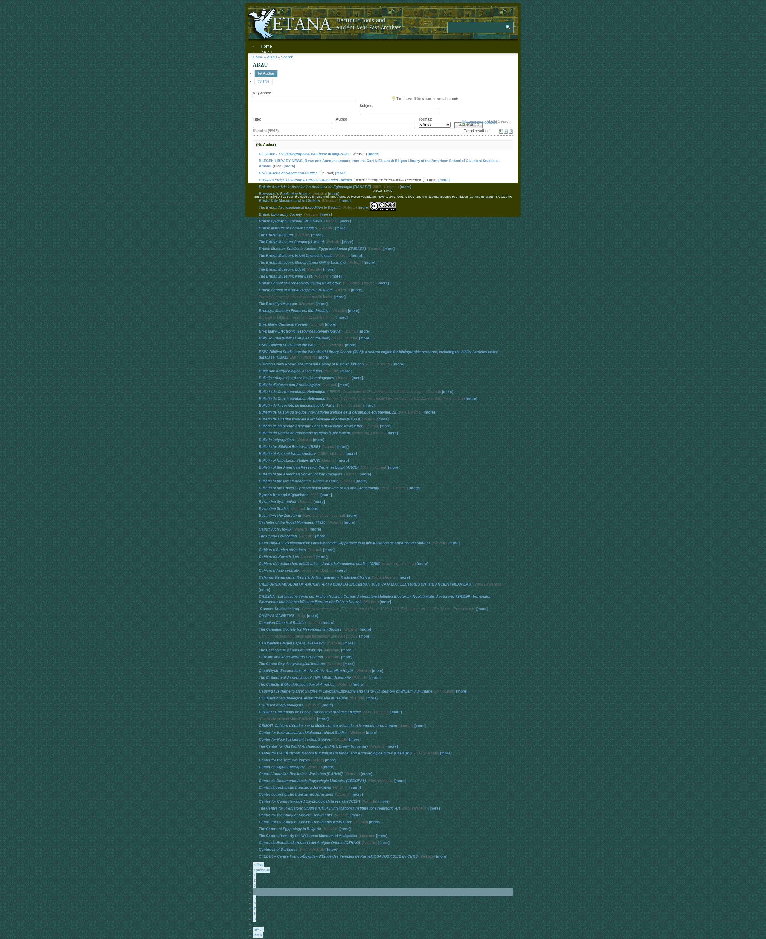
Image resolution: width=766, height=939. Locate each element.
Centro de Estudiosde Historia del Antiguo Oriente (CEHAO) (309, 843)
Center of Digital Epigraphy (282, 767)
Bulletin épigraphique (277, 440)
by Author (266, 73)
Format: (425, 119)
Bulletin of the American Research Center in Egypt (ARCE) (308, 467)
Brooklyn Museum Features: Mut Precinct (294, 311)
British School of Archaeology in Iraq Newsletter (300, 283)
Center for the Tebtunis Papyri (284, 760)
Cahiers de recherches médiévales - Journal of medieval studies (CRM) (319, 564)
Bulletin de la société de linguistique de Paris (297, 405)
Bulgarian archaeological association (290, 371)
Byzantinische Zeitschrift (280, 515)
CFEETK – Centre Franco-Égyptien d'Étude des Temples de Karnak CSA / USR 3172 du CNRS (338, 856)
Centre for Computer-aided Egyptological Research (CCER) (309, 801)
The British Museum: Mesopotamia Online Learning (302, 262)
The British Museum (276, 235)
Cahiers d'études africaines (282, 550)
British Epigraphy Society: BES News (290, 221)
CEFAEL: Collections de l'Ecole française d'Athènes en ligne (310, 712)
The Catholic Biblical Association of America (297, 684)
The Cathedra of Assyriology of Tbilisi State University (305, 678)
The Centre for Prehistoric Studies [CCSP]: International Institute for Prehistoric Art (329, 808)
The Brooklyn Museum (278, 304)
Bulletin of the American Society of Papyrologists (300, 474)
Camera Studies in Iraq (279, 609)
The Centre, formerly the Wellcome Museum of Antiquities (308, 836)
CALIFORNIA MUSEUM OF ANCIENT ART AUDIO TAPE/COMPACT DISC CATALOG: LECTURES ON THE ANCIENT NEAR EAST (366, 584)
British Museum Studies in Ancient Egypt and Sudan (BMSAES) (312, 249)
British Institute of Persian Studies (288, 228)
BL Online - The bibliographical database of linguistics (304, 154)
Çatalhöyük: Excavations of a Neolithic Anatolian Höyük (306, 671)
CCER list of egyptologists (281, 705)
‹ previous (262, 870)
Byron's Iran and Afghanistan (283, 495)
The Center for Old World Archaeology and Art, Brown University (313, 746)
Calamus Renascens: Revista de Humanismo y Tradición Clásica (314, 577)
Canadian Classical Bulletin (282, 623)
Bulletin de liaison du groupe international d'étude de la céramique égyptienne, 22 (327, 412)
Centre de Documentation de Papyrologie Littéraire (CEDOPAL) (312, 781)
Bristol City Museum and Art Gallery (289, 201)
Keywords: (262, 93)
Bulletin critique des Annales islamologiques (296, 378)
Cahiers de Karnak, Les (279, 557)
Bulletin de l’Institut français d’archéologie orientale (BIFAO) (309, 419)
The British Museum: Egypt (282, 269)
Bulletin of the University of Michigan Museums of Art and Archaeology (319, 488)
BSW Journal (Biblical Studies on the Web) (294, 338)
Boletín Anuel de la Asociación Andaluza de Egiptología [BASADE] (315, 187)
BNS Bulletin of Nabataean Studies (288, 173)
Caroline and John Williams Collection (291, 657)
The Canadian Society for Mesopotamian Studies (300, 629)
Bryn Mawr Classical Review (283, 324)
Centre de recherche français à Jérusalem (295, 788)
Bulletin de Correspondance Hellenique (292, 392)
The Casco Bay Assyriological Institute (292, 664)
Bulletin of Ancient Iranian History (287, 454)
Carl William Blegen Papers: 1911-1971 (292, 643)
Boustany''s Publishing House (284, 194)
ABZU (266, 52)
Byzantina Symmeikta (277, 502)
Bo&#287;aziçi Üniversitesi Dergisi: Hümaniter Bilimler (305, 180)
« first (258, 864)
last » (258, 935)
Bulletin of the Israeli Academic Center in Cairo (298, 481)
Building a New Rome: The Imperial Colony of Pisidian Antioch (311, 364)
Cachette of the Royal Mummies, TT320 (292, 522)
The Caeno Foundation (278, 536)
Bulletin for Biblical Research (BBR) (289, 447)
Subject (366, 106)
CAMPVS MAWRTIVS (276, 616)
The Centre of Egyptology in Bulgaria (290, 829)
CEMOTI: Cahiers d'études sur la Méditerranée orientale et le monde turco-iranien (328, 726)
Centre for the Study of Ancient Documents (295, 815)
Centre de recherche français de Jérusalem (296, 794)
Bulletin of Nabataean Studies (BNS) (289, 460)
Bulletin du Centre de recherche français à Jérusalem (304, 433)
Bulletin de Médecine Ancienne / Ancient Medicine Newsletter (311, 426)
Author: (342, 119)
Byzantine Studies (274, 509)
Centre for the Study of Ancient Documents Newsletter (305, 822)
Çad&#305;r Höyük (275, 529)
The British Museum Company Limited (291, 242)
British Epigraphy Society (280, 214)
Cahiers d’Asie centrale (279, 570)
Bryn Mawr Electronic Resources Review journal (300, 331)
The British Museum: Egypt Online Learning (295, 256)
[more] (373, 154)
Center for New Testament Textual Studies (295, 739)
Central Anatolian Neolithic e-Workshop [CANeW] (301, 774)
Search (287, 57)
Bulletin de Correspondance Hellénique (292, 399)
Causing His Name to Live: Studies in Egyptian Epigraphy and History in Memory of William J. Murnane (345, 691)
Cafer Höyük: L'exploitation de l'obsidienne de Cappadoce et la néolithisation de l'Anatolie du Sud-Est (344, 543)
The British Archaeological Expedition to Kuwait (299, 207)
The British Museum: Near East (285, 276)
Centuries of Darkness (278, 849)
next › (258, 929)
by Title (263, 81)
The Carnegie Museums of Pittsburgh (290, 650)
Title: (257, 119)
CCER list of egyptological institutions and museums (303, 698)
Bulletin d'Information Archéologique (290, 385)
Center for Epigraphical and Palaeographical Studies (303, 733)
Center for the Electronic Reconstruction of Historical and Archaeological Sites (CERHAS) (335, 753)
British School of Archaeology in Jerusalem (296, 290)
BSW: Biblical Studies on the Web (287, 345)
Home (258, 57)
